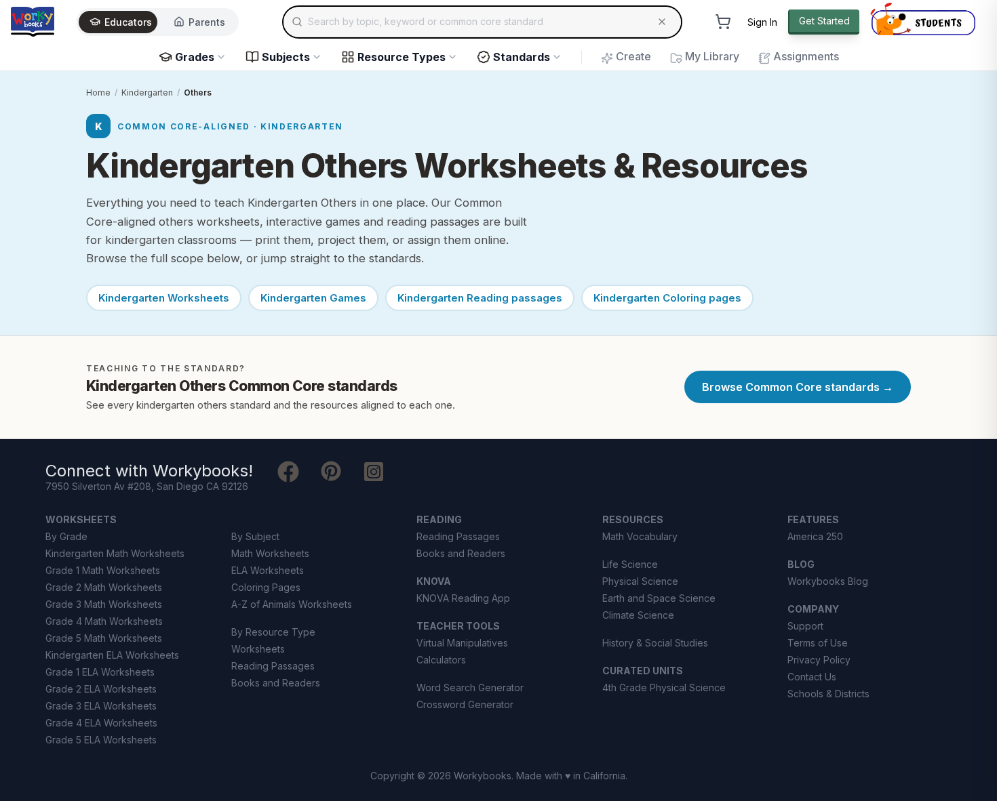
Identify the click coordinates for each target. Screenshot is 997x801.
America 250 (815, 536)
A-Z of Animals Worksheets (291, 604)
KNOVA (433, 581)
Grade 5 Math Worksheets (103, 638)
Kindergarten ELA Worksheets (112, 655)
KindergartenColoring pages (667, 297)
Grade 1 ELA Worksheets (100, 672)
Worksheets (258, 649)
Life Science (630, 564)
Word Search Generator (470, 687)
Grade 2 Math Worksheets (103, 587)
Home (98, 92)
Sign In (762, 22)
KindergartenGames (313, 297)
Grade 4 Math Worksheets (104, 621)
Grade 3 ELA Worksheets (101, 706)
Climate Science (638, 615)
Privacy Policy (819, 659)
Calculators (441, 659)
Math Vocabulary (640, 536)
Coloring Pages (265, 587)
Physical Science (640, 581)
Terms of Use (817, 643)
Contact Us (811, 676)
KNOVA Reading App (463, 598)
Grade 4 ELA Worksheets (101, 722)
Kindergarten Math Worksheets (114, 553)
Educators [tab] (128, 22)
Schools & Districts (828, 693)
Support (805, 626)
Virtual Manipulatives (462, 643)
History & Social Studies (655, 643)
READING (439, 519)
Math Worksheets (270, 553)
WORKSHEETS (81, 519)
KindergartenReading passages (479, 297)
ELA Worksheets (267, 570)
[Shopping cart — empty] (723, 22)
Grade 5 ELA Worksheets (101, 739)
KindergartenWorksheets (163, 297)
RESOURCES (632, 519)
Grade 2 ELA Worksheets (101, 689)
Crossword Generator (464, 704)
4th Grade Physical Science (664, 687)
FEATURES (813, 519)
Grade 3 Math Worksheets (103, 604)
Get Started (824, 20)
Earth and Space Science (659, 598)
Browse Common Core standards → (797, 387)
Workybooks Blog (827, 581)
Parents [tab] (207, 22)
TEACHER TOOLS (458, 626)
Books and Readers (275, 683)
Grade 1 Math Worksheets (102, 570)
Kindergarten (147, 92)
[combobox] (482, 22)
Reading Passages (273, 666)
